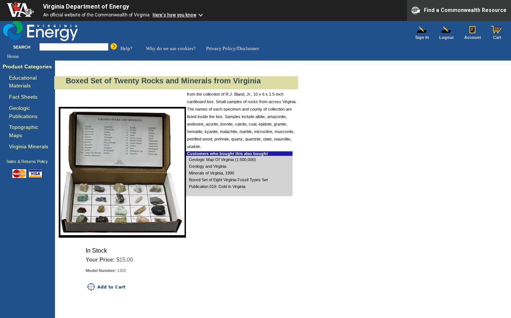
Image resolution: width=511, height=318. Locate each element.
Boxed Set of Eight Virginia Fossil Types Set (228, 179)
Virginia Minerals (28, 146)
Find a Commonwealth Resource (465, 10)
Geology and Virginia (207, 166)
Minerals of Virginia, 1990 (211, 173)
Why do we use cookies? (171, 48)
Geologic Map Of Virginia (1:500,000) (222, 159)
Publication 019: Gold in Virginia (217, 186)
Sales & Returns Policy (27, 161)
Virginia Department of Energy (86, 6)
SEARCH (21, 47)
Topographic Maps (23, 131)
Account (472, 37)
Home (13, 56)
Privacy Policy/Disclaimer (232, 48)
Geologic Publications (23, 112)
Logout (446, 37)
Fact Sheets (23, 97)
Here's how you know (174, 15)
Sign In (422, 37)
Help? (126, 48)
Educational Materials (23, 82)
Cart (497, 37)
